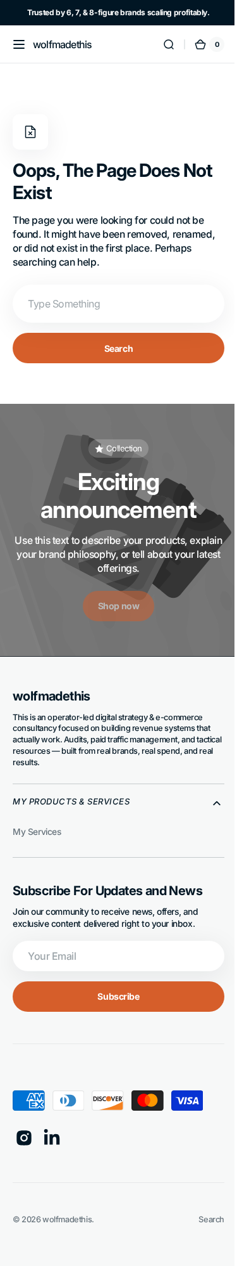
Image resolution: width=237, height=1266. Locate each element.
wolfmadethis (67, 1219)
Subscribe (114, 996)
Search (113, 348)
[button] (19, 44)
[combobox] (114, 304)
